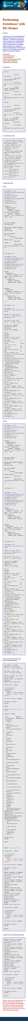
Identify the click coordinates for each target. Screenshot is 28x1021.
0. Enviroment (6, 54)
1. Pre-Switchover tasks (9, 55)
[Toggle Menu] (25, 9)
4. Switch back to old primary (10, 62)
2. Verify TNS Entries (8, 57)
